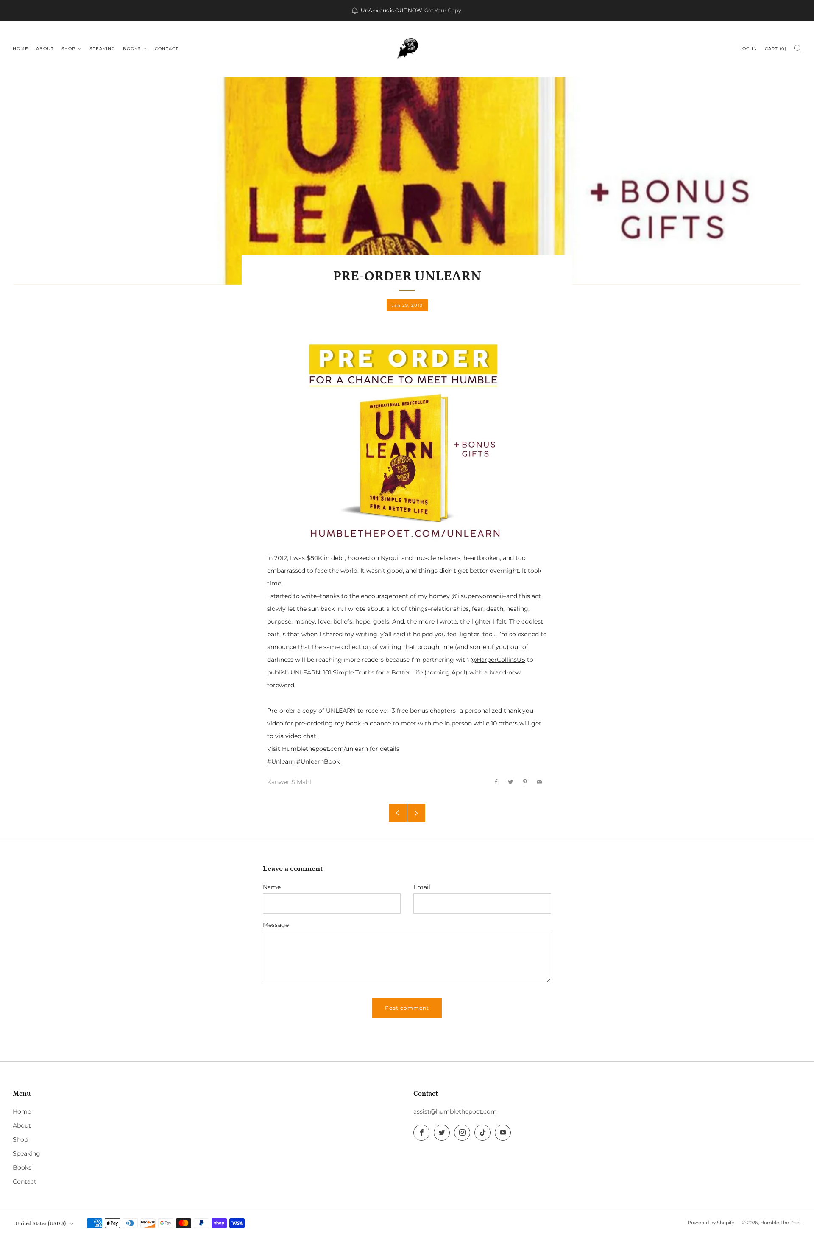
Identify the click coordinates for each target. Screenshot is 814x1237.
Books (132, 48)
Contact (166, 48)
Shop (68, 48)
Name (272, 887)
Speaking (102, 48)
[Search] (797, 48)
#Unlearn (281, 761)
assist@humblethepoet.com (455, 1111)
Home (20, 48)
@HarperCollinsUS (498, 659)
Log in (748, 48)
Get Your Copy (442, 11)
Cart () (775, 48)
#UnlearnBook (318, 761)
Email (421, 887)
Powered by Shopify (711, 1223)
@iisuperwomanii (477, 596)
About (45, 48)
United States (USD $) (40, 1223)
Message (276, 924)
